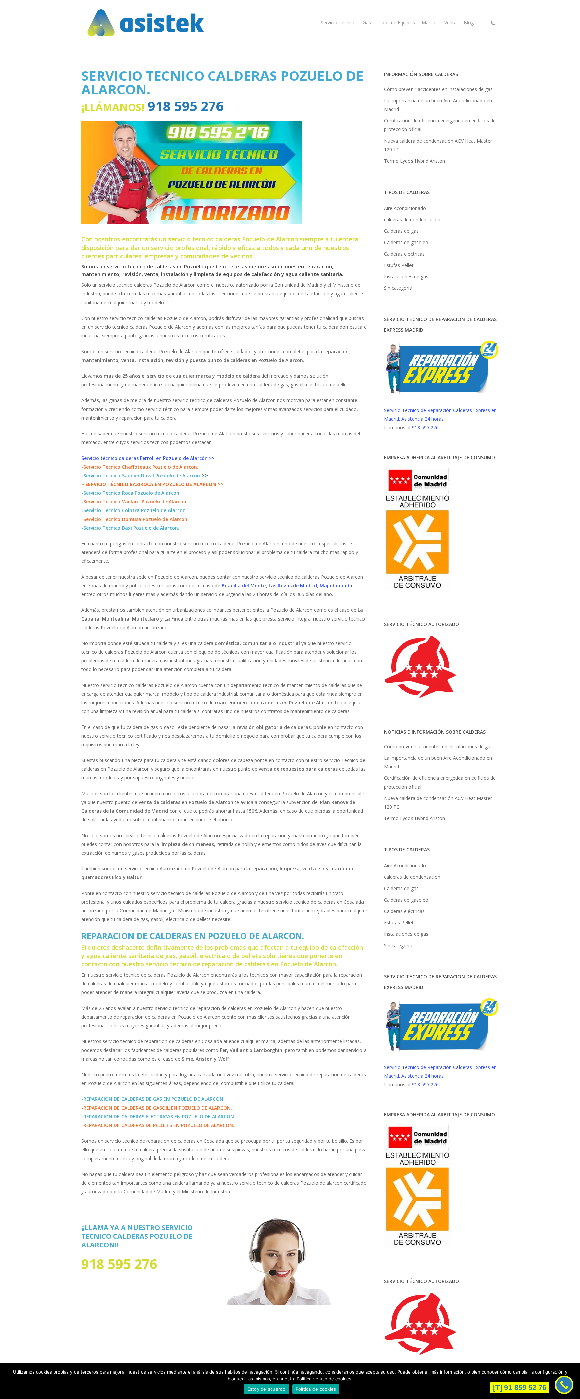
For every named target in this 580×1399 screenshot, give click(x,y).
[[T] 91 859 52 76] (564, 1385)
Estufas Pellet (399, 265)
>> (204, 475)
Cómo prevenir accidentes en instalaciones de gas (438, 89)
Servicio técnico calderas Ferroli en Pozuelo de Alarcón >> (147, 458)
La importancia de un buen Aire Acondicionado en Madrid (438, 104)
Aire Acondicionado (405, 208)
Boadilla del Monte (244, 585)
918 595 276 (184, 106)
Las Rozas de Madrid (293, 585)
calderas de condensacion (412, 219)
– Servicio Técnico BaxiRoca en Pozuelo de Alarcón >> (152, 484)
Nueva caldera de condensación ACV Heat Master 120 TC (438, 145)
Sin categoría (398, 288)
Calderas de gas (401, 231)
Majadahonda (336, 585)
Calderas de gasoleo (406, 242)
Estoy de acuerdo (266, 1389)
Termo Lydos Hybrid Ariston (414, 161)
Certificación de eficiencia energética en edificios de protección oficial (440, 124)
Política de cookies (316, 1389)
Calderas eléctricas (404, 254)
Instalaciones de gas (406, 276)
